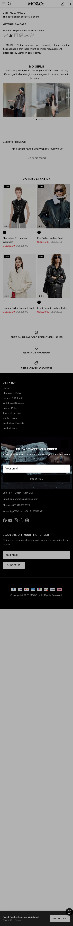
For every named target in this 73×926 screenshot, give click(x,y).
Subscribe (36, 479)
